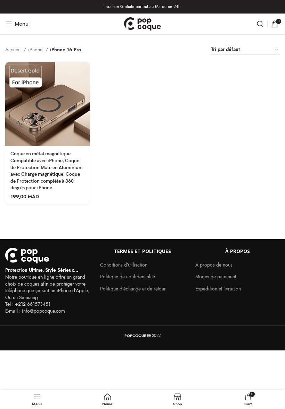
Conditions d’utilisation (123, 265)
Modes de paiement (215, 276)
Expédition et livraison (218, 289)
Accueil (13, 49)
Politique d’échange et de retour (133, 289)
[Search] (260, 24)
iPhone (36, 49)
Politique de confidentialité (127, 276)
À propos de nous (214, 265)
